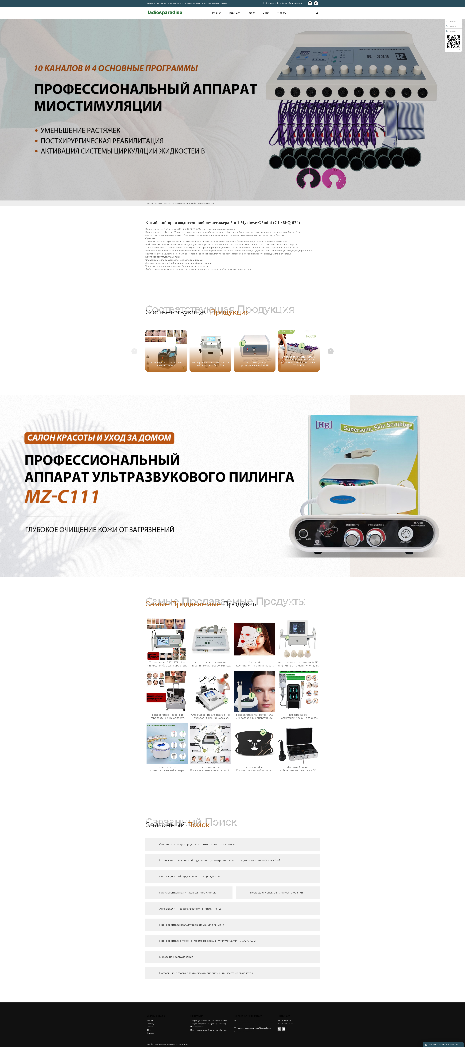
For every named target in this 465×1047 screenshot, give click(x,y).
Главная (150, 203)
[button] (331, 351)
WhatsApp (453, 31)
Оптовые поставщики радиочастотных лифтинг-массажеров (197, 844)
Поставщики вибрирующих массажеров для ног (190, 876)
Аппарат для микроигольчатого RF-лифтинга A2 (190, 908)
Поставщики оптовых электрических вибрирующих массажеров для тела (206, 973)
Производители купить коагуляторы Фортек (187, 892)
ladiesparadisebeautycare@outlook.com (282, 3)
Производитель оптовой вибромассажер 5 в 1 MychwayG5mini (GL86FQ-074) (207, 940)
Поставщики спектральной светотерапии (276, 892)
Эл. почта (453, 22)
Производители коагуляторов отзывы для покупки (191, 924)
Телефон (453, 26)
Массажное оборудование (176, 956)
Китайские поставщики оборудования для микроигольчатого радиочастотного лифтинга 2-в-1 (219, 860)
